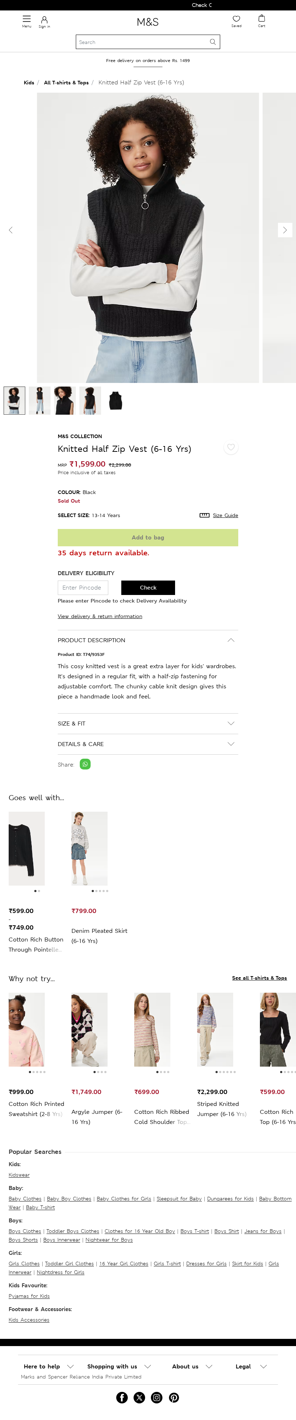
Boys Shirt (226, 1231)
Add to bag (148, 537)
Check (148, 587)
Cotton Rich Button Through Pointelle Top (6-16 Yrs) (36, 945)
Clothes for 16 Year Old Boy (140, 1231)
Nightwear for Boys (109, 1239)
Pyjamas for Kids (29, 1296)
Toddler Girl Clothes (69, 1263)
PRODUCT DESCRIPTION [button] (91, 640)
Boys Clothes (25, 1231)
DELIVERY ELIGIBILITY (86, 573)
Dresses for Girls (206, 1263)
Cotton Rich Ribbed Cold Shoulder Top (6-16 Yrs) (161, 1117)
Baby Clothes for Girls (124, 1198)
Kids (29, 82)
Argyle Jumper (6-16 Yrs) (96, 1117)
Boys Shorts (23, 1239)
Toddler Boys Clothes (73, 1231)
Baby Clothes (25, 1198)
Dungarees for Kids (230, 1198)
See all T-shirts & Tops (259, 977)
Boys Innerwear (61, 1239)
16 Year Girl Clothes (123, 1263)
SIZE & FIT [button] (71, 723)
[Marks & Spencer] (147, 27)
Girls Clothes (24, 1263)
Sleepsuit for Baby (179, 1198)
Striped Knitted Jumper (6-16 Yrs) (222, 1109)
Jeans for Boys (263, 1231)
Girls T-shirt (167, 1263)
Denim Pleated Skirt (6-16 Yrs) (99, 936)
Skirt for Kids (247, 1263)
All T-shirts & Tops (66, 82)
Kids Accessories (29, 1320)
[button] (285, 230)
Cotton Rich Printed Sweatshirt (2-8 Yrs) (36, 1109)
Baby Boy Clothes (69, 1198)
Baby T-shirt (40, 1207)
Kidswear (19, 1175)
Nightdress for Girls (60, 1272)
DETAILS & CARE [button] (81, 744)
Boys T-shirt (194, 1231)
